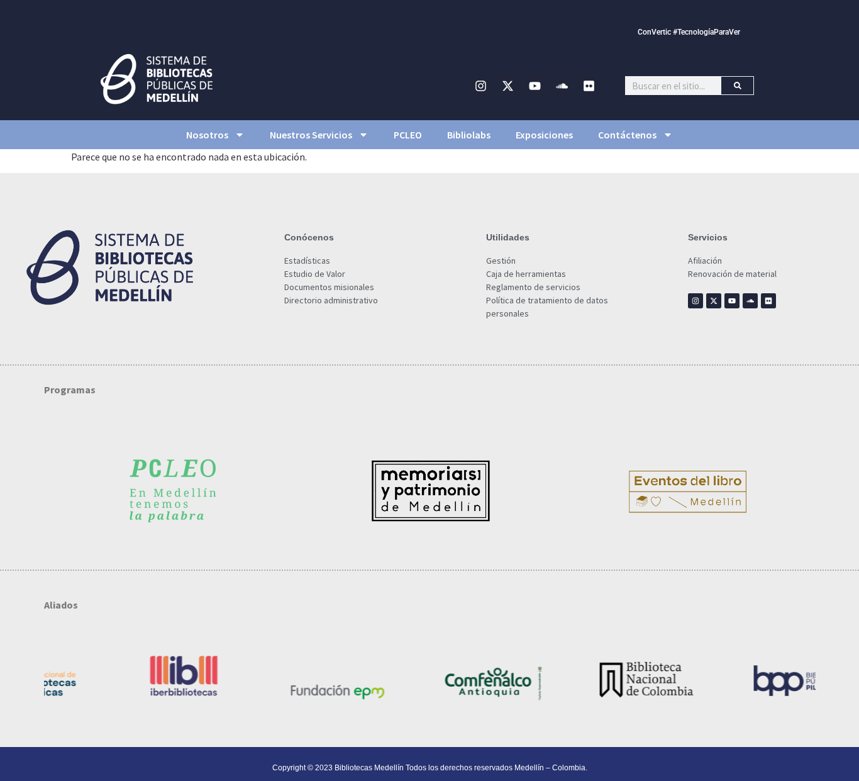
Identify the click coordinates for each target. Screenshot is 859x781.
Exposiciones (544, 134)
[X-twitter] (508, 86)
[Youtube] (535, 86)
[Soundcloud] (562, 86)
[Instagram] (481, 86)
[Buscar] (737, 85)
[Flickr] (589, 86)
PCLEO (408, 134)
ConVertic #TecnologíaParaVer (689, 32)
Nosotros (207, 134)
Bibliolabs (468, 134)
